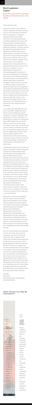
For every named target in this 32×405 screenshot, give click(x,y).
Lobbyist (5, 18)
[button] (2, 2)
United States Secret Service (23, 347)
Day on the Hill (16, 14)
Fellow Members (9, 347)
